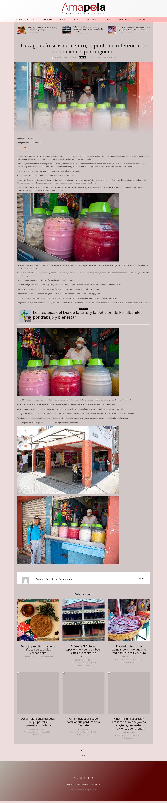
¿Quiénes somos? (82, 784)
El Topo (76, 20)
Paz (34, 20)
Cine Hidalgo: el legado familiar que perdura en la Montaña (83, 722)
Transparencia (95, 784)
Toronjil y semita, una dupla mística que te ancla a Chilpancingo (43, 29)
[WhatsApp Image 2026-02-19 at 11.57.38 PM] (66, 30)
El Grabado (141, 20)
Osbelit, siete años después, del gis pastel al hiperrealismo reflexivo (38, 722)
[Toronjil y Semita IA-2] (21, 30)
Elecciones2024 (92, 20)
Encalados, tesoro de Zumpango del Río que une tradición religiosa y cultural (134, 29)
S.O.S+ (108, 20)
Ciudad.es (82, 57)
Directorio (70, 784)
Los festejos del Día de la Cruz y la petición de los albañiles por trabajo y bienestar (87, 315)
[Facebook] (74, 778)
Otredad (63, 20)
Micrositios (123, 20)
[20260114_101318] (38, 693)
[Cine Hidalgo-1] (83, 693)
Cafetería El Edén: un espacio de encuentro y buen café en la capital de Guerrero (88, 29)
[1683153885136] (25, 316)
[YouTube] (84, 778)
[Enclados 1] (112, 30)
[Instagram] (81, 778)
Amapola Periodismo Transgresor (66, 57)
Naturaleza (47, 20)
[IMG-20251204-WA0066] (129, 693)
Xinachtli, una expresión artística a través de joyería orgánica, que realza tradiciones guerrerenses (129, 723)
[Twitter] (77, 778)
